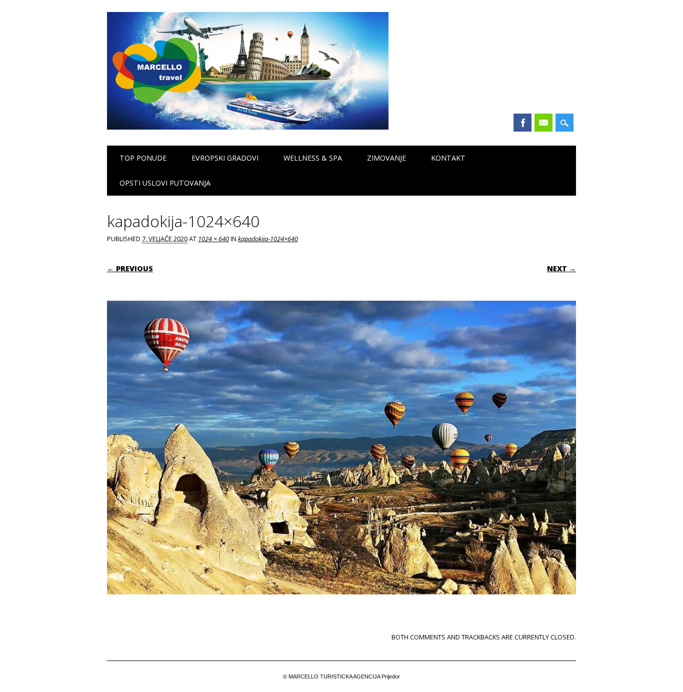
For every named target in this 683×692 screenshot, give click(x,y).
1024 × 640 (213, 238)
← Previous (130, 268)
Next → (561, 268)
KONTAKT (448, 158)
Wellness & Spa (313, 158)
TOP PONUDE (143, 158)
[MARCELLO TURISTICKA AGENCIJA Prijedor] (247, 127)
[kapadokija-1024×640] (341, 604)
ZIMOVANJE (386, 158)
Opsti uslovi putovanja (165, 183)
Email (543, 123)
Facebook (523, 123)
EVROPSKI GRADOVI (225, 158)
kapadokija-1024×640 (268, 238)
